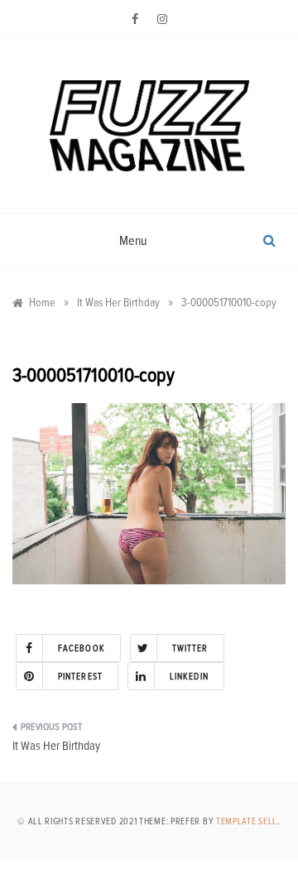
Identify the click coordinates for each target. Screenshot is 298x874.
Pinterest (80, 676)
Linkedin (189, 676)
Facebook (81, 648)
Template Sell (246, 821)
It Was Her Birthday (56, 746)
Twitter (190, 648)
